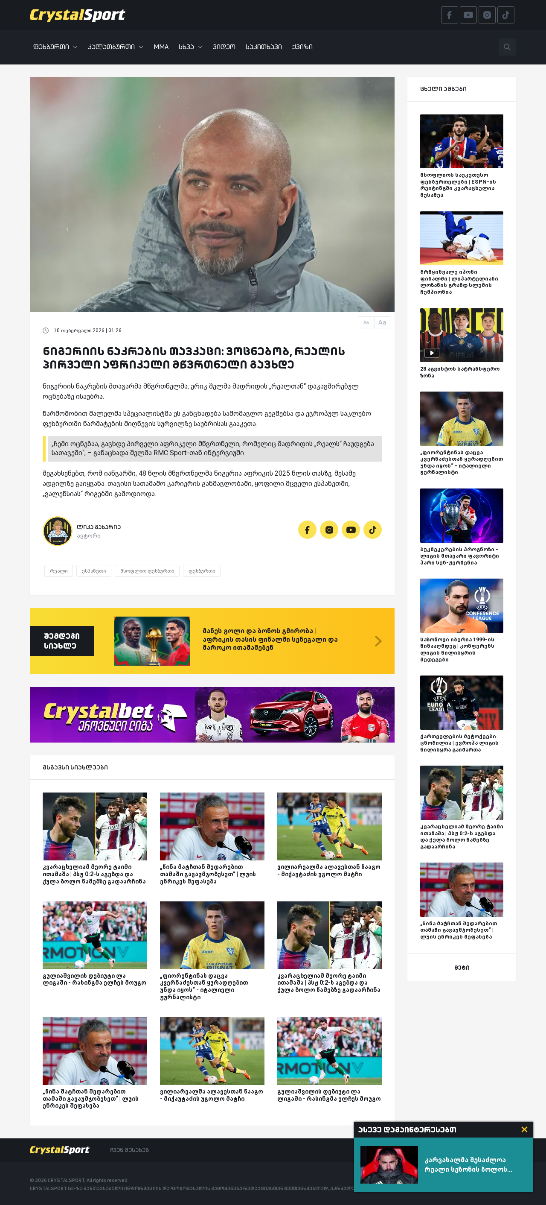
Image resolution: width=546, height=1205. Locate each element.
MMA (161, 46)
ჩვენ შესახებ (129, 1150)
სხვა (186, 46)
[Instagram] (329, 530)
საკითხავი (264, 46)
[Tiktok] (372, 530)
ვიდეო (224, 46)
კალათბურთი (111, 46)
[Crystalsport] (77, 15)
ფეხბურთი (51, 46)
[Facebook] (307, 530)
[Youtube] (351, 530)
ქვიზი (302, 46)
